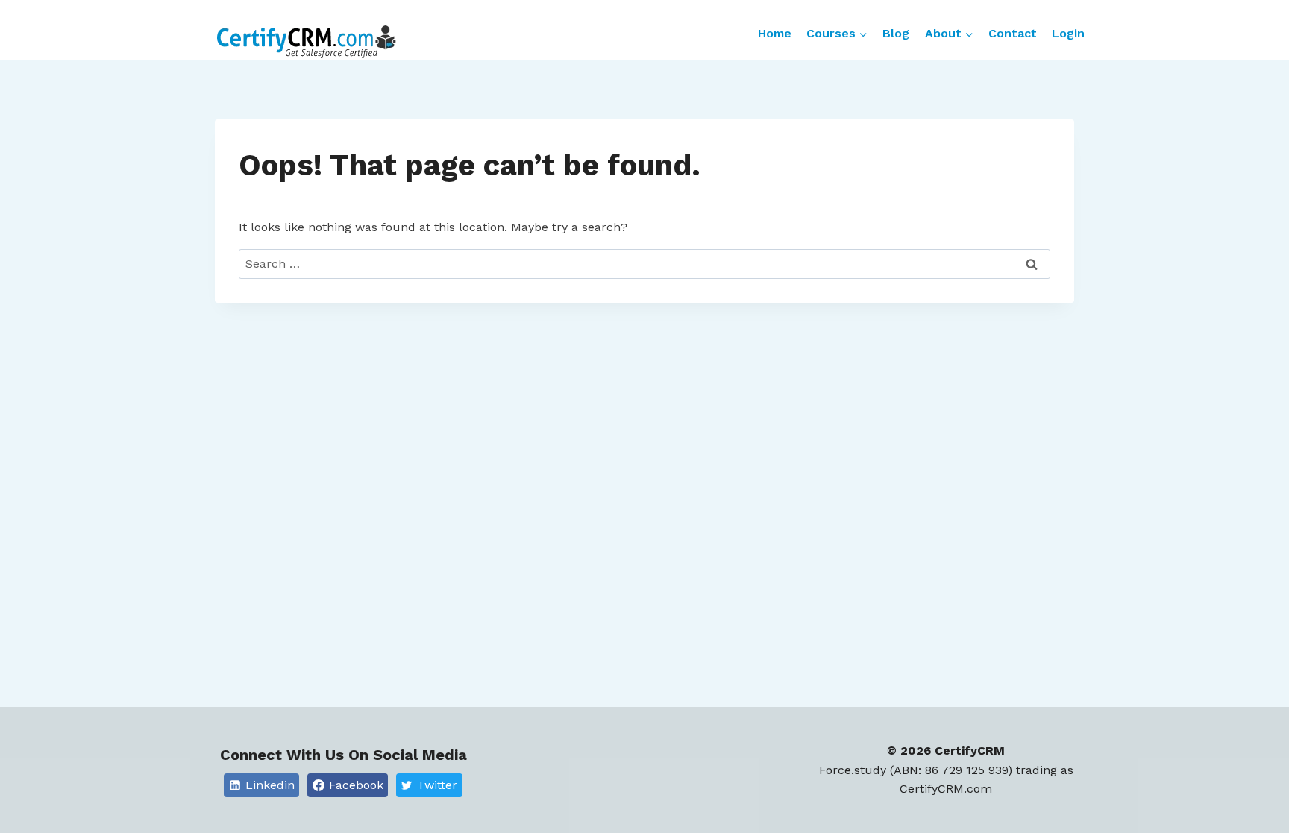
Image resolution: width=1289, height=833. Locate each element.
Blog (895, 33)
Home (774, 33)
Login (1068, 33)
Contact (1012, 33)
